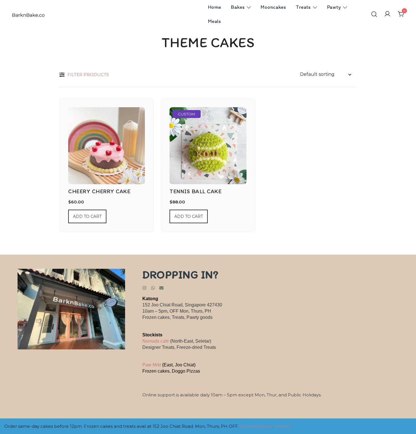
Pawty (334, 7)
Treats (303, 7)
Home (214, 7)
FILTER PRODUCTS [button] (88, 74)
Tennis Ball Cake (196, 191)
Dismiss (283, 426)
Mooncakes (273, 7)
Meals (214, 21)
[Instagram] (144, 288)
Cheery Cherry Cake (99, 191)
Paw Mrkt (151, 364)
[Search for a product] (374, 14)
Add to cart (87, 216)
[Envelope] (161, 288)
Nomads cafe (155, 341)
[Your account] (387, 14)
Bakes (238, 7)
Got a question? (256, 426)
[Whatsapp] (153, 288)
